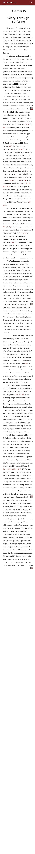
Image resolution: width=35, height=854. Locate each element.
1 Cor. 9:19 (22, 233)
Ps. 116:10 (20, 395)
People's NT (12, 3)
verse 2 (20, 149)
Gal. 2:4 (23, 180)
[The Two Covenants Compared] (2, 427)
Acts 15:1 (12, 180)
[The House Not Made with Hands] (33, 427)
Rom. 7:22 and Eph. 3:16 (12, 469)
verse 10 (27, 363)
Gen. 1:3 (14, 242)
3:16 (10, 146)
